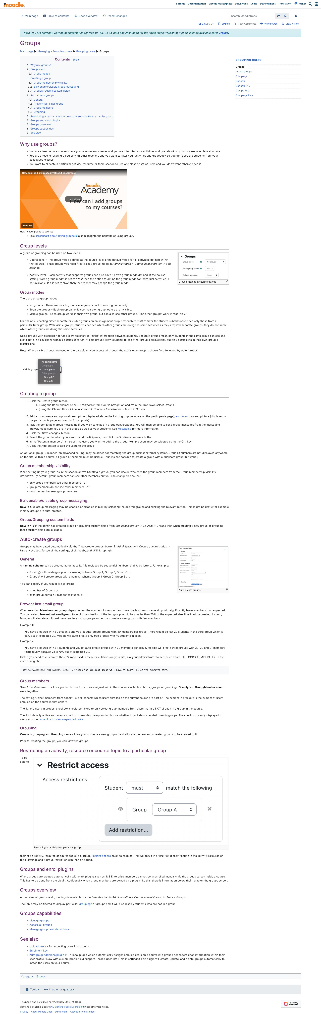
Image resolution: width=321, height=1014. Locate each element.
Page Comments (247, 23)
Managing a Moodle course (54, 51)
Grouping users (85, 51)
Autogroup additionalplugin (46, 955)
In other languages (60, 989)
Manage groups (39, 920)
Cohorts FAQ (243, 85)
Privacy (24, 1011)
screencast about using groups (55, 235)
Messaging (124, 428)
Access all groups (40, 924)
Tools (33, 989)
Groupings (241, 76)
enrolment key (185, 416)
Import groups (244, 71)
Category (27, 976)
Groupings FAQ (244, 95)
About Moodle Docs (41, 1011)
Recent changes (117, 16)
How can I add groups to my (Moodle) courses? (49, 172)
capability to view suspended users (61, 719)
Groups (223, 32)
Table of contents (58, 16)
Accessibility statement (82, 1011)
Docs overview (88, 16)
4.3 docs (206, 24)
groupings (85, 904)
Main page (31, 16)
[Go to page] (278, 16)
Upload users (37, 946)
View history (292, 23)
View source (271, 23)
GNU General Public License (64, 1006)
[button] (316, 4)
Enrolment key (38, 950)
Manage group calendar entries (49, 929)
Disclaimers (61, 1011)
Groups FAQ (242, 90)
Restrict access (101, 855)
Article (226, 23)
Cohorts (240, 81)
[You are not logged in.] (296, 16)
